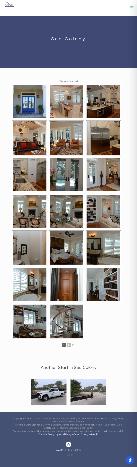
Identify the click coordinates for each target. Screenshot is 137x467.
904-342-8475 (77, 422)
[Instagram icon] (68, 455)
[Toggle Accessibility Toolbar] (130, 460)
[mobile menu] (131, 8)
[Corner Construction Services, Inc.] (8, 5)
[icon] (72, 455)
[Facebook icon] (65, 455)
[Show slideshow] (68, 81)
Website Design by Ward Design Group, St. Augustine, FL (68, 434)
